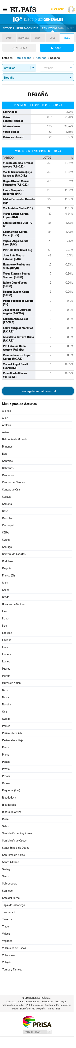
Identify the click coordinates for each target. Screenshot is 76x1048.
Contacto (11, 1001)
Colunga (7, 546)
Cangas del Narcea (13, 482)
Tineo (5, 926)
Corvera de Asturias (14, 554)
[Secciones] (5, 9)
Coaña (6, 539)
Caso (5, 511)
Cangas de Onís (11, 489)
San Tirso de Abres (13, 854)
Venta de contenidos (28, 1001)
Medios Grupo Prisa (37, 1031)
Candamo (8, 475)
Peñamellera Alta (12, 733)
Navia (5, 697)
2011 (67, 37)
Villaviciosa (8, 955)
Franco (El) (8, 575)
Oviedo (6, 718)
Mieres (6, 668)
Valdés (6, 933)
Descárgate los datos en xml (38, 391)
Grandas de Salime (13, 604)
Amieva (6, 425)
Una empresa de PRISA (37, 1022)
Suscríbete (56, 9)
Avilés (5, 432)
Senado (56, 48)
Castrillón (7, 518)
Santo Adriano (10, 862)
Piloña (6, 754)
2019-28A (23, 37)
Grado (5, 597)
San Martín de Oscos (14, 840)
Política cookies (34, 1005)
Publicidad (47, 1001)
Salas (5, 826)
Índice (51, 1008)
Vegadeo (7, 940)
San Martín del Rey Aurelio (17, 833)
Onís (4, 711)
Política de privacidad (13, 1005)
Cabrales (7, 460)
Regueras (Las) (11, 790)
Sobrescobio (9, 883)
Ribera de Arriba (12, 811)
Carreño (7, 503)
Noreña (6, 704)
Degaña (6, 568)
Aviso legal (60, 1001)
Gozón (6, 589)
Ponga (6, 761)
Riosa (5, 819)
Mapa (70, 28)
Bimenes (7, 446)
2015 (52, 37)
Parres (6, 726)
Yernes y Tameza (12, 969)
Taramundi (8, 912)
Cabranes (8, 468)
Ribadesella (9, 804)
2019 (9, 37)
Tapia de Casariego (13, 905)
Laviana (6, 640)
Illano (5, 618)
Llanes (6, 661)
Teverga (7, 919)
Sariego (6, 869)
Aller (5, 417)
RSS (58, 1008)
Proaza (6, 776)
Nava (5, 690)
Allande (6, 410)
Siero (5, 876)
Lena (5, 647)
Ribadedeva (9, 797)
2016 (38, 37)
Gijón (5, 582)
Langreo (7, 632)
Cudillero (7, 561)
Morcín (6, 675)
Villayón (6, 962)
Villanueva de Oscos (14, 948)
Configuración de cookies (58, 1005)
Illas (4, 625)
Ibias (5, 611)
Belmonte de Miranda (14, 439)
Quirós (6, 783)
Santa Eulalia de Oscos (15, 847)
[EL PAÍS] (24, 9)
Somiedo (7, 890)
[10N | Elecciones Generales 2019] (38, 19)
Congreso (19, 48)
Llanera (6, 654)
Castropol (8, 525)
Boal (4, 453)
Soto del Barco (11, 897)
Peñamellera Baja (12, 740)
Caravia (6, 496)
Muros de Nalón (11, 683)
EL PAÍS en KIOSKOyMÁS (33, 1008)
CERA (5, 532)
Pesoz (5, 747)
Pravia (6, 769)
